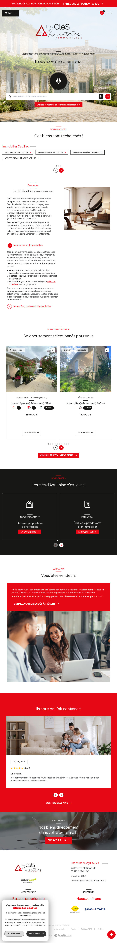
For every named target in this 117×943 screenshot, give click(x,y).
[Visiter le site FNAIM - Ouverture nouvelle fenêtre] (75, 909)
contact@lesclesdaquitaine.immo (88, 880)
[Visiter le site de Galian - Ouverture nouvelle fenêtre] (95, 909)
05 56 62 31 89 (78, 875)
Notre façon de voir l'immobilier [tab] (32, 306)
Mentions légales (59, 929)
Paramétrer (14, 933)
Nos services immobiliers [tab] (28, 245)
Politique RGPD (86, 929)
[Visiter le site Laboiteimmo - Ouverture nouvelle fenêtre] (63, 935)
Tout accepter (36, 933)
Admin (73, 929)
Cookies (100, 929)
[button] (61, 170)
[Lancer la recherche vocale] (58, 80)
